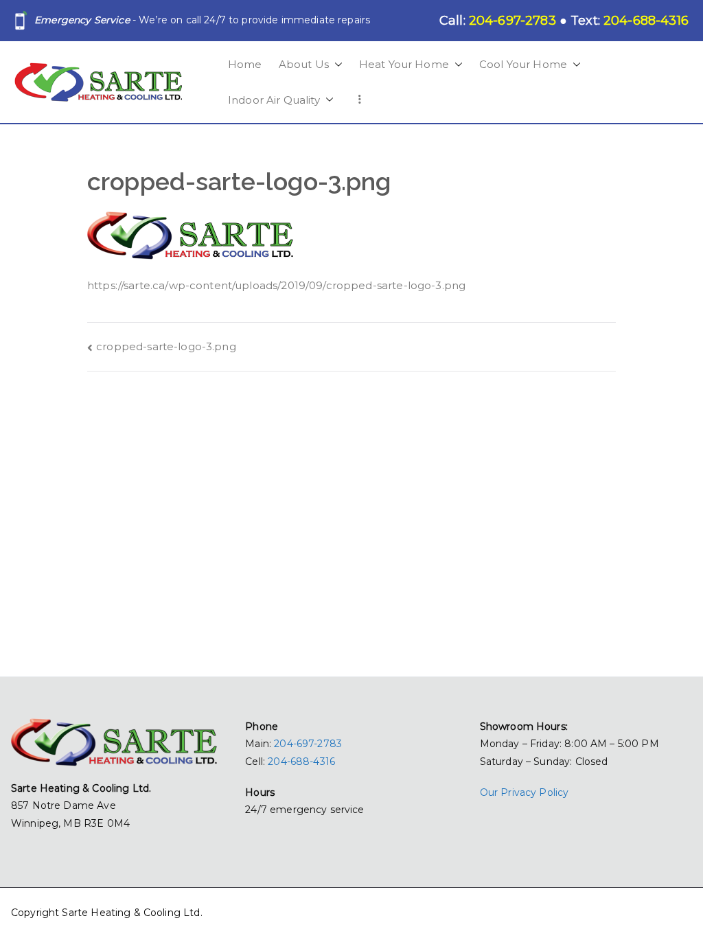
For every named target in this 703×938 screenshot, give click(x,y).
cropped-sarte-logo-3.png (166, 346)
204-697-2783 (308, 743)
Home (245, 64)
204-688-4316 (301, 761)
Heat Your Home (404, 64)
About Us (304, 64)
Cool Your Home (523, 64)
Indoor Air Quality (274, 99)
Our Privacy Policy (524, 792)
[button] (336, 64)
